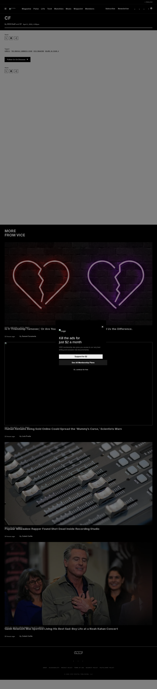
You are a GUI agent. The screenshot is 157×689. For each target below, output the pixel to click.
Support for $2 (81, 356)
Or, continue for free (81, 369)
